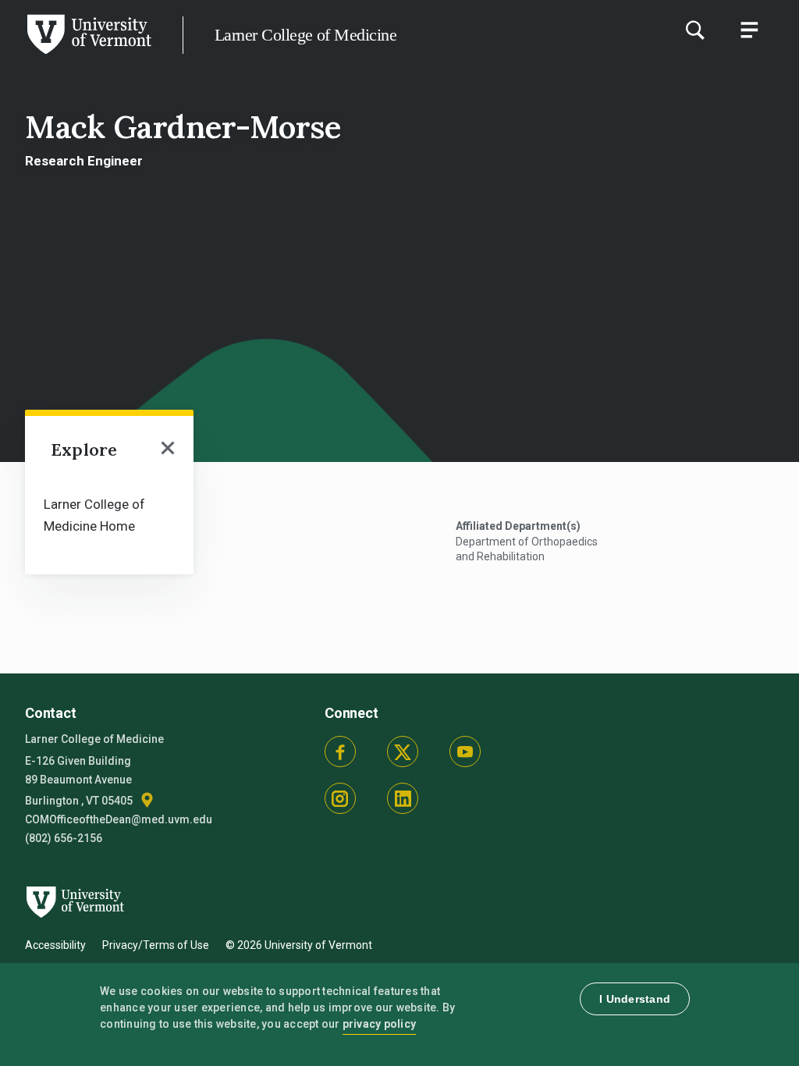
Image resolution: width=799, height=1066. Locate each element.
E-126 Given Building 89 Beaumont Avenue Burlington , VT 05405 (80, 781)
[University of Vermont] (88, 54)
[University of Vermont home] (71, 926)
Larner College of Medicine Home (94, 515)
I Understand (634, 999)
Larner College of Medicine (305, 34)
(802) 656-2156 (63, 838)
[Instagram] (340, 798)
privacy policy (380, 1024)
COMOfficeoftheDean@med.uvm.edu (118, 819)
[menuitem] (109, 514)
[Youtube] (465, 751)
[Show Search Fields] (694, 29)
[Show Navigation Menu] (749, 29)
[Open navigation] (168, 449)
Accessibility (55, 945)
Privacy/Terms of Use (155, 945)
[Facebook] (340, 751)
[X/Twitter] (402, 751)
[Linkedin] (402, 798)
